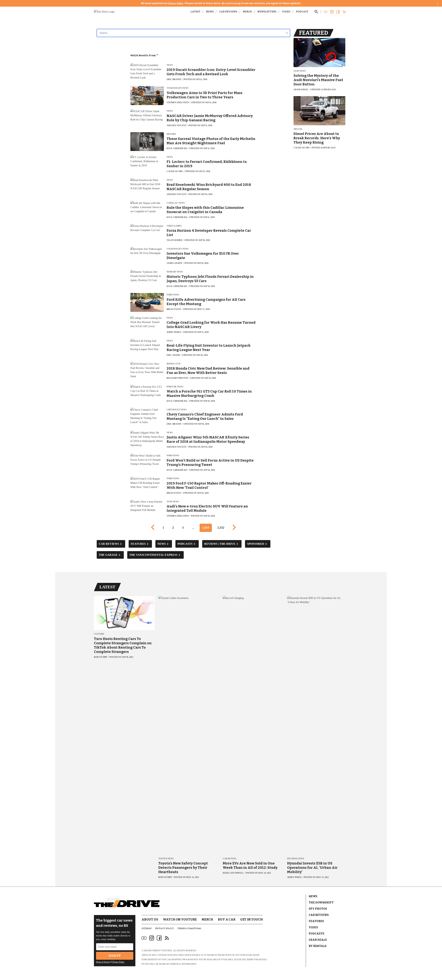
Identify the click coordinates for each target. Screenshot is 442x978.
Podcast (302, 11)
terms (249, 959)
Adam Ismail (301, 89)
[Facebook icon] (159, 938)
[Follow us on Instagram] (332, 11)
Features (316, 921)
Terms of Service (103, 962)
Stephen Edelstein (178, 102)
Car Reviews (228, 11)
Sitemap (147, 928)
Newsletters (266, 11)
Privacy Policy (175, 3)
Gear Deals (318, 939)
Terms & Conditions (189, 928)
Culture (99, 634)
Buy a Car (226, 919)
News (210, 11)
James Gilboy (174, 263)
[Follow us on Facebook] (338, 11)
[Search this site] (316, 11)
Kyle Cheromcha (177, 148)
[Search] (287, 33)
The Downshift (321, 902)
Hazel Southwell (233, 873)
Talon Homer (174, 240)
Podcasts (316, 933)
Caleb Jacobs (175, 171)
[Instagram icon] (151, 938)
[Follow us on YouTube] (325, 11)
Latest (195, 11)
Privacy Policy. (118, 962)
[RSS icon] (166, 938)
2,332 (220, 527)
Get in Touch (251, 919)
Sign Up (115, 955)
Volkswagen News (178, 88)
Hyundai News (295, 859)
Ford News (173, 295)
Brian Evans (174, 309)
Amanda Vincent (176, 125)
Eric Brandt (174, 79)
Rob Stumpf (100, 657)
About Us (150, 919)
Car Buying (229, 859)
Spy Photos (318, 908)
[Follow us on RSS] (344, 11)
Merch (247, 11)
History (171, 134)
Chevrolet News (177, 410)
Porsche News (175, 387)
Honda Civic (174, 364)
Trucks (298, 129)
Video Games (174, 226)
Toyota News (166, 859)
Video (286, 11)
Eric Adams (173, 355)
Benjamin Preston (177, 378)
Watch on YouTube (180, 919)
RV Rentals (317, 946)
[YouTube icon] (144, 938)
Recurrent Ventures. (160, 950)
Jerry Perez (174, 332)
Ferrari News (175, 272)
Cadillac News (176, 203)
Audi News (173, 502)
